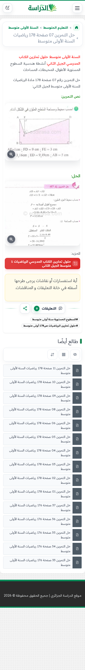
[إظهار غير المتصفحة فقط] (75, 355)
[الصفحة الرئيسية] (76, 27)
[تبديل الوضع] (7, 8)
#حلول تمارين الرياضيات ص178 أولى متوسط (50, 325)
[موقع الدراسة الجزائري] (42, 7)
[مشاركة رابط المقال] (25, 308)
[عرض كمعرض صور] (64, 355)
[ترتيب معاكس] (52, 355)
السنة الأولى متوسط (23, 28)
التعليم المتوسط (55, 28)
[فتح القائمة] (77, 8)
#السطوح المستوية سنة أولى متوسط (55, 319)
